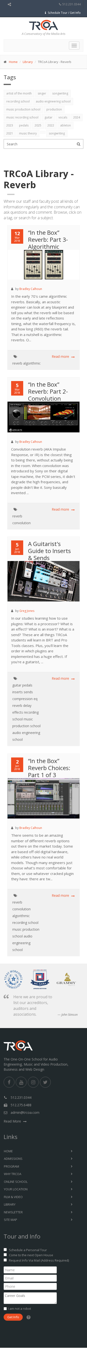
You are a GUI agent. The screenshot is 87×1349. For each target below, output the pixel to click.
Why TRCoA (12, 1174)
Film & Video (13, 1197)
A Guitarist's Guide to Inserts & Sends (49, 551)
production (54, 109)
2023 (9, 125)
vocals (62, 117)
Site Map (10, 1219)
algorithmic (32, 363)
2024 (76, 117)
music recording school (22, 117)
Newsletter (13, 1212)
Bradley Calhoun (30, 289)
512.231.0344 (71, 4)
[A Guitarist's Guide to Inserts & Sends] (46, 587)
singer (42, 93)
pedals (24, 125)
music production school (23, 109)
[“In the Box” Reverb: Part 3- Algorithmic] (46, 269)
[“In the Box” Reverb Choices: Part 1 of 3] (46, 804)
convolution (21, 523)
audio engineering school (53, 101)
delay (27, 705)
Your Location (16, 1189)
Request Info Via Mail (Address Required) (39, 1260)
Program (11, 1166)
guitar (48, 117)
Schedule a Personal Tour (28, 1250)
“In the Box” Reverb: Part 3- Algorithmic (48, 239)
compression (22, 698)
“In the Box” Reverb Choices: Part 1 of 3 (49, 768)
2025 (38, 125)
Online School (16, 1181)
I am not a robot (19, 1308)
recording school (18, 101)
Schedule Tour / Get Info (64, 13)
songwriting (60, 93)
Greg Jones (26, 611)
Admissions (13, 1158)
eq (35, 698)
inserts (17, 692)
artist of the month (19, 93)
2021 (9, 133)
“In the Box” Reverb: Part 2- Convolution (48, 391)
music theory (28, 133)
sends (28, 692)
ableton (65, 125)
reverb (17, 363)
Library (28, 62)
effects (17, 712)
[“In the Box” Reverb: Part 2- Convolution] (46, 422)
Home (13, 62)
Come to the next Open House (31, 1255)
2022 (50, 125)
